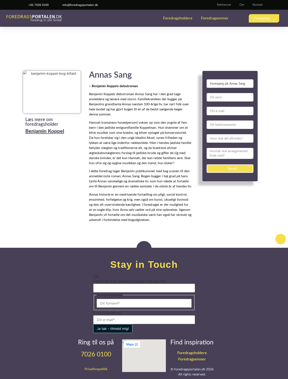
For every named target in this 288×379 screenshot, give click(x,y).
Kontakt (258, 4)
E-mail (107, 313)
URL (96, 276)
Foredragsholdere (177, 18)
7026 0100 (96, 354)
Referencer (224, 4)
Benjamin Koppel (44, 131)
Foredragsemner (215, 18)
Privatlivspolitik (96, 369)
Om (242, 4)
